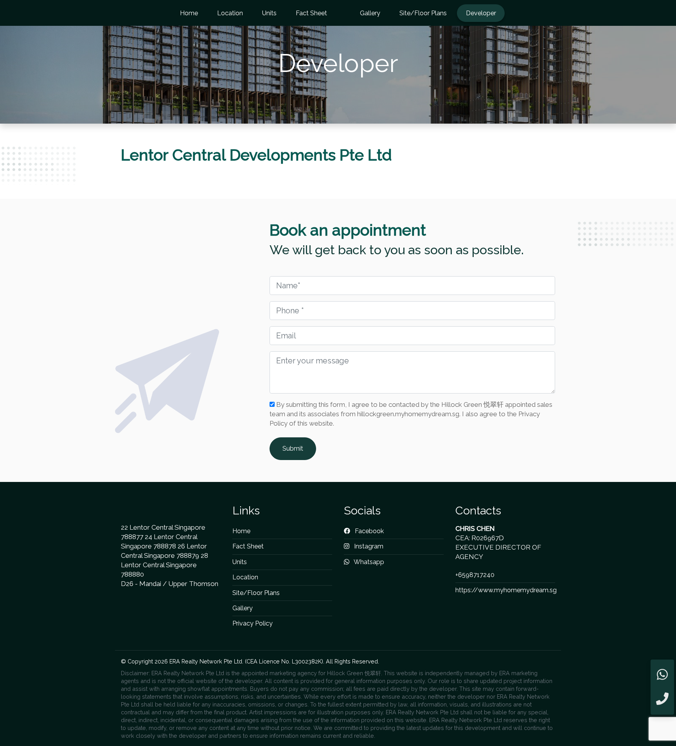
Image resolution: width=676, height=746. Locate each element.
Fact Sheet (311, 13)
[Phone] (662, 699)
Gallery (370, 13)
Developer (481, 13)
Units (269, 13)
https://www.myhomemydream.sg (506, 590)
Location (230, 13)
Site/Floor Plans (423, 13)
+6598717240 (474, 575)
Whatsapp (368, 562)
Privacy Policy (252, 623)
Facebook (368, 531)
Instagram (367, 546)
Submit (292, 448)
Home (189, 13)
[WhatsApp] (662, 675)
